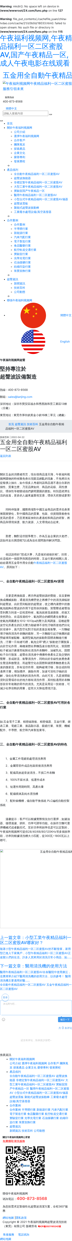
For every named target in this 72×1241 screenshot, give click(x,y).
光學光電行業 (22, 258)
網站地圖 (8, 1217)
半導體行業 (21, 228)
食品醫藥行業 (22, 245)
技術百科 (19, 287)
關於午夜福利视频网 (19, 127)
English (64, 341)
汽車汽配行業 (22, 237)
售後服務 (8, 1234)
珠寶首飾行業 (22, 271)
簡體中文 (11, 108)
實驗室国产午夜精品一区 (29, 191)
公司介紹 (19, 132)
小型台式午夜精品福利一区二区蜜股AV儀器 (41, 199)
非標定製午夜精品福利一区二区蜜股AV (38, 182)
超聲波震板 (21, 203)
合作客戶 (19, 140)
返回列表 (5, 456)
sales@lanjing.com (20, 397)
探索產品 (19, 148)
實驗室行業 (21, 254)
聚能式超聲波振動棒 (26, 207)
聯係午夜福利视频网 (19, 300)
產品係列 (12, 169)
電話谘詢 (23, 1234)
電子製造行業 (22, 241)
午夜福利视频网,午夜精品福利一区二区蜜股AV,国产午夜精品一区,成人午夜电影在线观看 (36, 50)
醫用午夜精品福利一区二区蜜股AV (35, 195)
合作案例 (12, 220)
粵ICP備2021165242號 (49, 1226)
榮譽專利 (19, 157)
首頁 (10, 123)
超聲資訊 (12, 279)
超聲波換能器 (22, 178)
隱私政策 (21, 1217)
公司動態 (19, 292)
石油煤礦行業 (22, 262)
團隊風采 (19, 144)
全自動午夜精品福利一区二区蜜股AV (37, 174)
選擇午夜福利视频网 (26, 136)
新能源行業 (21, 233)
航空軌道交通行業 (25, 249)
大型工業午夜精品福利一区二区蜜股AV (38, 186)
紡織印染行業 (22, 266)
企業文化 (19, 153)
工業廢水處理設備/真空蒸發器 (32, 212)
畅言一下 (65, 1019)
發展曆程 (19, 161)
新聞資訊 (19, 283)
